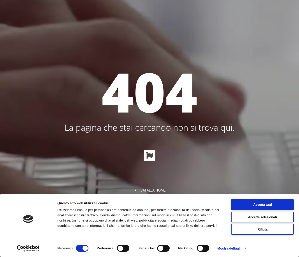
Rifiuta (262, 229)
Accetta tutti (262, 204)
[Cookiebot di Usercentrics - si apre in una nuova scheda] (28, 248)
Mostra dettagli (229, 248)
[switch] (123, 248)
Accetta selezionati (262, 217)
